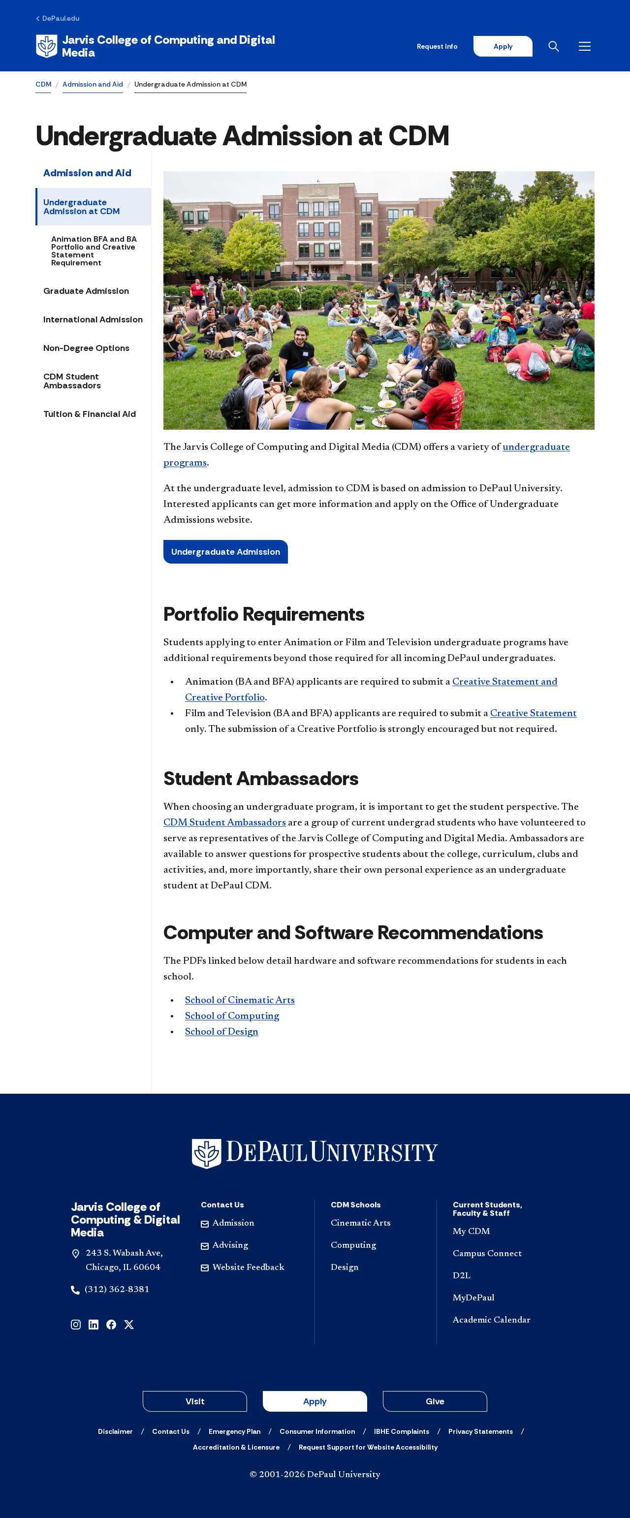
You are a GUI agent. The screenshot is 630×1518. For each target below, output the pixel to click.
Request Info (437, 46)
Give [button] (435, 1401)
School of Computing (232, 1016)
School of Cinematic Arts (240, 1001)
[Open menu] (587, 46)
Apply (503, 46)
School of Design (221, 1032)
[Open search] (555, 46)
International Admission (93, 319)
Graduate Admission (86, 291)
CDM (43, 84)
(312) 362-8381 (117, 1290)
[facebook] (111, 1324)
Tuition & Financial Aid (89, 414)
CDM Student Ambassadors (72, 381)
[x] (129, 1324)
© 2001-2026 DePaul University (315, 1475)
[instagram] (76, 1324)
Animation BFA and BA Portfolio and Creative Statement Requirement (94, 251)
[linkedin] (93, 1324)
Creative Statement (533, 714)
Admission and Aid (93, 84)
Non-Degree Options (86, 348)
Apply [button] (315, 1401)
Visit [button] (195, 1401)
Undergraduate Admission (225, 552)
